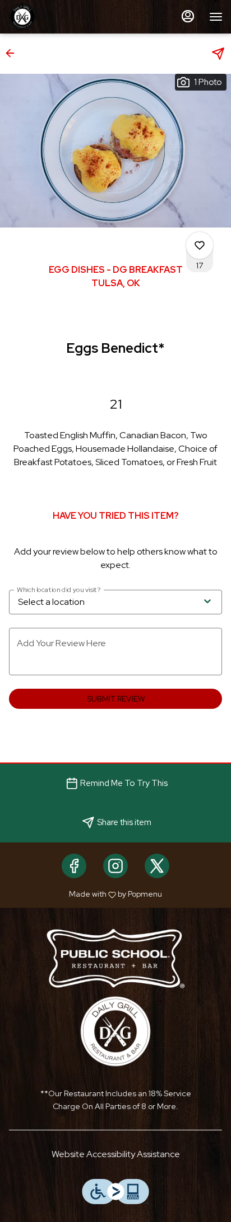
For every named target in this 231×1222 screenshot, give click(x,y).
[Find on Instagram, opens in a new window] (115, 866)
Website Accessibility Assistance (116, 1154)
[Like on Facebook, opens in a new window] (74, 866)
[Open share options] (218, 53)
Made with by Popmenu (85, 893)
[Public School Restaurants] (115, 957)
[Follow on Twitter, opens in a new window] (157, 866)
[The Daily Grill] (115, 1030)
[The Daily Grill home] (58, 17)
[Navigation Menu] (216, 16)
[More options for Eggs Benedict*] (199, 245)
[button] (13, 53)
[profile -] (188, 16)
